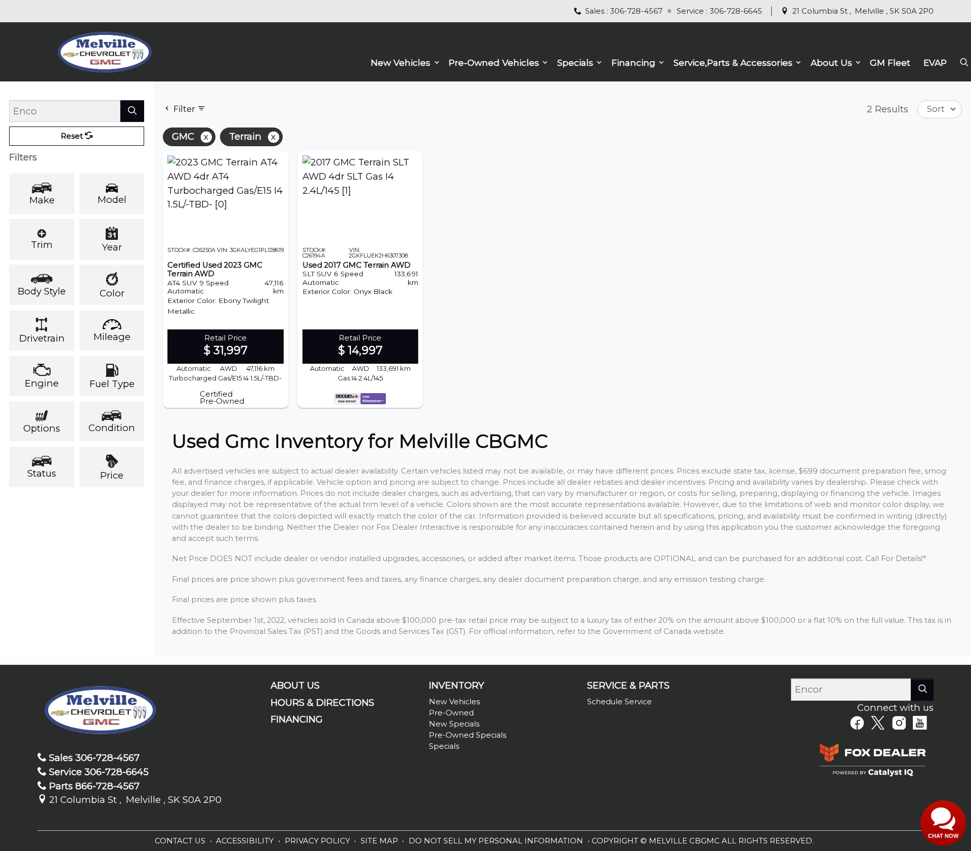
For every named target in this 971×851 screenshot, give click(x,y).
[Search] (132, 111)
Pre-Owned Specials (467, 735)
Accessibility (246, 840)
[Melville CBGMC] (104, 51)
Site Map (380, 840)
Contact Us (181, 840)
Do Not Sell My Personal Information (497, 840)
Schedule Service (619, 701)
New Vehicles (454, 701)
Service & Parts (628, 685)
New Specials (454, 724)
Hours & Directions (322, 703)
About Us (295, 685)
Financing (297, 719)
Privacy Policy (318, 840)
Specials (444, 746)
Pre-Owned (451, 712)
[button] (403, 63)
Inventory (456, 685)
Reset (73, 136)
